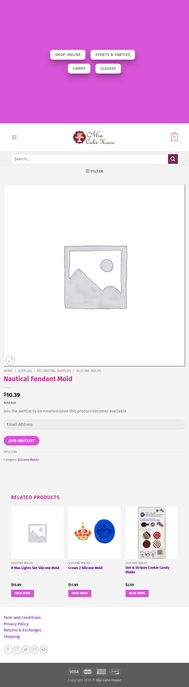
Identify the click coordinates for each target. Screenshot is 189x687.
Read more (23, 593)
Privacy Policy (16, 624)
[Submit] (173, 159)
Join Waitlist (22, 440)
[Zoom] (10, 360)
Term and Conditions (22, 617)
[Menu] (14, 137)
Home (8, 371)
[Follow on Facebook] (8, 650)
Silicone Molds (88, 371)
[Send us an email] (35, 650)
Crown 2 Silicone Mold (85, 568)
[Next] (177, 556)
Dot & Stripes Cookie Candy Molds (147, 570)
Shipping (12, 636)
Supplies (25, 371)
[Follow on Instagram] (17, 650)
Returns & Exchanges (22, 630)
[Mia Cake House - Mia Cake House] (94, 137)
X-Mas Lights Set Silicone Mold (35, 568)
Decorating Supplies (54, 371)
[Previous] (11, 556)
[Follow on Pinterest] (44, 650)
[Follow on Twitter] (26, 650)
